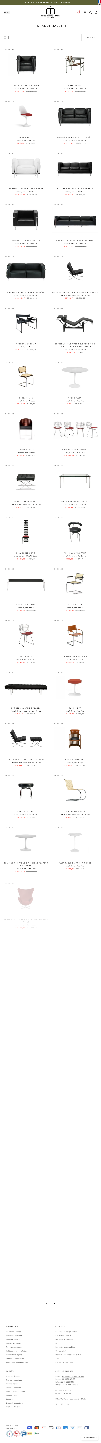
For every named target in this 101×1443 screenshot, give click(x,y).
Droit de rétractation (14, 1407)
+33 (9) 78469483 (68, 1379)
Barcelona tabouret (26, 501)
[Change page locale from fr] (99, 2)
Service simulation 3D (63, 1335)
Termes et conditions (14, 1347)
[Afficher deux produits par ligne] (5, 37)
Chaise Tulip (26, 137)
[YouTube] (67, 1404)
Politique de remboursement (17, 1362)
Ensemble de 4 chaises (75, 450)
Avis (57, 1358)
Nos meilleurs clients (14, 1380)
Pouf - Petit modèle (26, 1126)
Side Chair (26, 656)
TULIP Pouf (75, 708)
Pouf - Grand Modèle (75, 917)
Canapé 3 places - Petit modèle (75, 189)
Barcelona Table (75, 1126)
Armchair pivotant (75, 553)
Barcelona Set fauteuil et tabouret (26, 760)
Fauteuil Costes (26, 1075)
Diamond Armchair (26, 971)
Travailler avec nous (13, 1387)
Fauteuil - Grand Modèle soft (26, 189)
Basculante (75, 85)
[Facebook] (56, 1404)
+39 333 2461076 (71, 1385)
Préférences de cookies (64, 1362)
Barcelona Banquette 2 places (75, 1075)
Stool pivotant (26, 811)
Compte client (60, 1351)
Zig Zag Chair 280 (75, 1023)
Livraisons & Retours (14, 1335)
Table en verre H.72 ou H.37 (75, 501)
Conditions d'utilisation (15, 1358)
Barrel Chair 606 (75, 760)
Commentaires (11, 1395)
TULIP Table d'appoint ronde (75, 863)
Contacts (9, 1399)
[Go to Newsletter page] (79, 12)
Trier (90, 37)
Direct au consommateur (15, 1391)
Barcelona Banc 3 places (26, 708)
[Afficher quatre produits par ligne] (9, 37)
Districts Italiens (12, 1384)
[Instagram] (62, 1404)
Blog (57, 1343)
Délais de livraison (13, 1339)
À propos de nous (13, 1376)
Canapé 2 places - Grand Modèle (26, 292)
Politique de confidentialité (16, 1351)
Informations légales (14, 1355)
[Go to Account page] (85, 12)
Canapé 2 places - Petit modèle (75, 137)
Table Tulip (74, 398)
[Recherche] (90, 12)
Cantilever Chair (75, 811)
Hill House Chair (26, 553)
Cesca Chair (26, 398)
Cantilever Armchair (75, 656)
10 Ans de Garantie (13, 1332)
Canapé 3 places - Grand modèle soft (26, 1023)
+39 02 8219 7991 (67, 1382)
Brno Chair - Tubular (26, 1178)
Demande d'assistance (14, 1403)
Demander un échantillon (65, 1347)
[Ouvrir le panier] (96, 12)
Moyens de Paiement (14, 1343)
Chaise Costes (26, 450)
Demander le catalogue (64, 1339)
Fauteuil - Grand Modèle (26, 240)
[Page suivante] (62, 1303)
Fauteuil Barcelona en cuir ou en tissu (75, 292)
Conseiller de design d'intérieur (67, 1332)
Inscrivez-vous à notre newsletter (68, 1355)
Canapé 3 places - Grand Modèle (75, 240)
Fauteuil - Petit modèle (25, 85)
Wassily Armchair (26, 344)
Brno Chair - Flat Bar (75, 1178)
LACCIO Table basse (26, 605)
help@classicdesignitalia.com (73, 1376)
